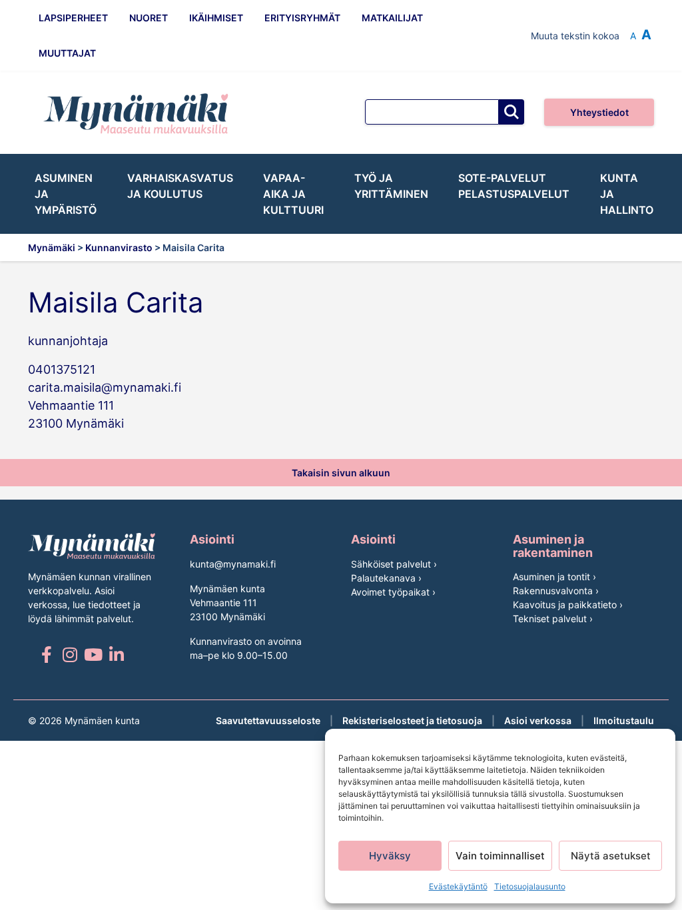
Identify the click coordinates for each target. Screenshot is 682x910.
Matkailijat (392, 17)
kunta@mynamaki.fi (233, 564)
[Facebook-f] (46, 654)
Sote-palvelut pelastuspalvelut (513, 186)
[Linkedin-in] (116, 654)
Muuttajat (67, 53)
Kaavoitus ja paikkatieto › (568, 604)
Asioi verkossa (537, 720)
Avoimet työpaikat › (393, 592)
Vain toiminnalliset (500, 855)
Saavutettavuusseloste (268, 720)
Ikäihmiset (216, 17)
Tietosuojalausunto (529, 886)
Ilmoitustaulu (623, 720)
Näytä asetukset (611, 855)
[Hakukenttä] (432, 112)
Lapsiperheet (73, 17)
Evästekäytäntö (458, 886)
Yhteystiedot (599, 112)
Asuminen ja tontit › (554, 576)
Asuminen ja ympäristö (66, 194)
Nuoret (148, 17)
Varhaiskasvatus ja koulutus (180, 186)
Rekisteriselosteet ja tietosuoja (412, 720)
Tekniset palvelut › (553, 618)
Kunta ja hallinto (626, 194)
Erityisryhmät (302, 17)
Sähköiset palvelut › (394, 564)
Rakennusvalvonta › (556, 590)
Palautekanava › (386, 578)
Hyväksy (390, 855)
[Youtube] (93, 654)
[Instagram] (69, 654)
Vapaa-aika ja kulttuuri (293, 194)
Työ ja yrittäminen (391, 186)
